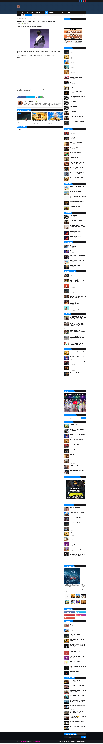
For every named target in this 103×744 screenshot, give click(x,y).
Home (18, 18)
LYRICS (20, 0)
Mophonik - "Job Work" (33, 15)
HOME (67, 0)
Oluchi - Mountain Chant (22, 120)
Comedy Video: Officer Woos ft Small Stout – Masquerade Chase (77, 712)
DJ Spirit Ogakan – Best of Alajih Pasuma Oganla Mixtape (78, 246)
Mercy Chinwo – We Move (75, 206)
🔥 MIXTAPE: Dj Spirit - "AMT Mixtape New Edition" (78, 667)
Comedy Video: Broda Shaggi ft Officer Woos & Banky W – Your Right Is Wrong (77, 701)
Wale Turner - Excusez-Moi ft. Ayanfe (77, 96)
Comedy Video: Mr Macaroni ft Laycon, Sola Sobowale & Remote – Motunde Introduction (77, 706)
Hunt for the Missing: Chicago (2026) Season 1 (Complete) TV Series (77, 173)
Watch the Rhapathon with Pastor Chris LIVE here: (78, 197)
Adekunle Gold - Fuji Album (75, 231)
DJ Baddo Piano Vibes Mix (75, 265)
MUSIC (70, 0)
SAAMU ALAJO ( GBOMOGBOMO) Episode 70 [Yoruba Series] (78, 691)
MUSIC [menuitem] (23, 12)
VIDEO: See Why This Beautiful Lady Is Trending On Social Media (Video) (77, 548)
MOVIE (33, 0)
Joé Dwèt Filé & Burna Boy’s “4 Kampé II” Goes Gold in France (77, 122)
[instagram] (83, 1)
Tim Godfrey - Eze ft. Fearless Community (78, 71)
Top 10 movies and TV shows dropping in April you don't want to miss (78, 168)
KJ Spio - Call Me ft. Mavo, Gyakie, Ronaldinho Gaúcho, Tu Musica (76, 77)
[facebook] (79, 1)
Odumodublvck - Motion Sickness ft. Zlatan (77, 82)
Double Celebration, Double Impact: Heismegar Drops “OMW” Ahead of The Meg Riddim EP (77, 226)
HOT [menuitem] (43, 12)
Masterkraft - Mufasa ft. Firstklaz (76, 91)
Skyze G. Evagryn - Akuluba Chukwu (54, 121)
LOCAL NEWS (29, 0)
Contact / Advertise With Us (81, 741)
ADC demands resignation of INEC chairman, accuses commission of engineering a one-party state (76, 343)
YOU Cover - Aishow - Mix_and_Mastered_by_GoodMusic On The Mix (77, 368)
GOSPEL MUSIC (38, 0)
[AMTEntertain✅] (20, 23)
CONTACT (74, 0)
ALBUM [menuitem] (74, 12)
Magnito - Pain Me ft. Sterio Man (76, 116)
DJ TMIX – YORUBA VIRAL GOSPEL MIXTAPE (78, 186)
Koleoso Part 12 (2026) (74, 147)
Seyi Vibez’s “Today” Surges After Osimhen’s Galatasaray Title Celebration (78, 285)
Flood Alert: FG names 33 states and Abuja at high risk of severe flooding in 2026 (77, 337)
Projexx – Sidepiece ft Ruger (75, 651)
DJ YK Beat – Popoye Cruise (75, 507)
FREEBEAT (43, 0)
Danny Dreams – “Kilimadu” (75, 517)
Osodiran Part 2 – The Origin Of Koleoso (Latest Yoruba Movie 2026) (78, 163)
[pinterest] (85, 1)
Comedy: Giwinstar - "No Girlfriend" (77, 695)
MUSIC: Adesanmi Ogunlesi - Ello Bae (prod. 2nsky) (77, 543)
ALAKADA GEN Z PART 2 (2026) (75, 152)
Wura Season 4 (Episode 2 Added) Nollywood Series (76, 178)
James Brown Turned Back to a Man (77, 685)
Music (20, 18)
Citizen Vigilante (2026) (74, 132)
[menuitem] (46, 12)
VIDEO (64, 0)
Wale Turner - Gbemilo (74, 101)
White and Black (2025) (74, 157)
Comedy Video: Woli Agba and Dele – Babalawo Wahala (77, 722)
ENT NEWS (51, 0)
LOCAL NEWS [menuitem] (38, 12)
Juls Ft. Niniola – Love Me (75, 661)
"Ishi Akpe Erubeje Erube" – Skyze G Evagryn (39, 121)
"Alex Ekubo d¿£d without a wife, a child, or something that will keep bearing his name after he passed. (78, 296)
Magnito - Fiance (73, 111)
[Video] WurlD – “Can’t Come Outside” (77, 537)
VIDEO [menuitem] (19, 12)
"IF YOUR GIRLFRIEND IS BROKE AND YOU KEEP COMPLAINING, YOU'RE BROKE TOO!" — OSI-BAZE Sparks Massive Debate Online (78, 554)
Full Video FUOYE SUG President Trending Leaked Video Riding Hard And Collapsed (78, 466)
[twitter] (81, 1)
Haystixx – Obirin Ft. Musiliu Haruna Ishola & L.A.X (77, 87)
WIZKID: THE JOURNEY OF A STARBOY (77, 274)
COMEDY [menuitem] (69, 12)
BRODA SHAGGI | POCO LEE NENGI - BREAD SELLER (78, 727)
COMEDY (60, 0)
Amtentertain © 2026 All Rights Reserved (69, 741)
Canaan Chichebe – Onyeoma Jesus (77, 201)
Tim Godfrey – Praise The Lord (76, 191)
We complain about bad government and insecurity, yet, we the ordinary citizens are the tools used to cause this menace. (78, 317)
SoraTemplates (23, 741)
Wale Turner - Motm (74, 106)
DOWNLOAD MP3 (20, 76)
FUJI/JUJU (24, 0)
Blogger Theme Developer (35, 741)
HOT (17, 0)
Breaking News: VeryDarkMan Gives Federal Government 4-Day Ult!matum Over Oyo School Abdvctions (77, 280)
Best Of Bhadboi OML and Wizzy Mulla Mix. (77, 256)
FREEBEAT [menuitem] (58, 12)
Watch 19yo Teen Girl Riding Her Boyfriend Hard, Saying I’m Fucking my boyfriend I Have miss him (77, 461)
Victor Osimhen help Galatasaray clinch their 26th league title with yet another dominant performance (78, 302)
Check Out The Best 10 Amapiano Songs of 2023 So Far (78, 528)
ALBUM (47, 0)
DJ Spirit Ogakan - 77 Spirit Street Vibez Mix (78, 251)
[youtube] (69, 618)
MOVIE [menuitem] (27, 12)
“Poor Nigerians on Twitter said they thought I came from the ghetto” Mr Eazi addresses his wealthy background (78, 308)
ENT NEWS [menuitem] (64, 12)
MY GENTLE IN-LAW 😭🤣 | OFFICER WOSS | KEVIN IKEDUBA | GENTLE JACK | (78, 717)
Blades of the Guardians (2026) (76, 142)
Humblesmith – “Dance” (74, 671)
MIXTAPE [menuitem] (32, 12)
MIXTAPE (56, 0)
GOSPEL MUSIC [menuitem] (51, 12)
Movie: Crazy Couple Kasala (75, 680)
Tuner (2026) (72, 137)
